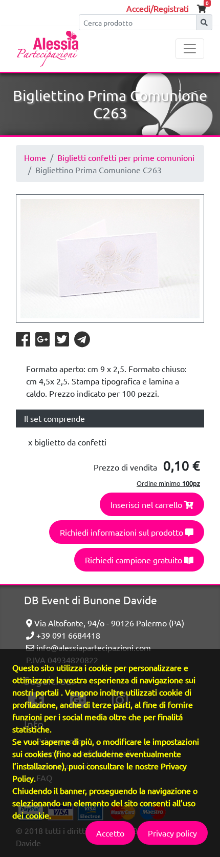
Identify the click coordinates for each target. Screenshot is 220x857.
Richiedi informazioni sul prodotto (122, 532)
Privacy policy (172, 833)
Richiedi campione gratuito (134, 560)
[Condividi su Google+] (43, 342)
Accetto (110, 833)
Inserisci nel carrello (147, 504)
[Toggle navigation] (189, 48)
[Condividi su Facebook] (23, 342)
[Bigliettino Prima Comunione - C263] (110, 258)
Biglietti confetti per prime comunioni (125, 157)
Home (35, 157)
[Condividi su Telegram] (82, 342)
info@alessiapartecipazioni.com (92, 647)
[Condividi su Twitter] (62, 342)
